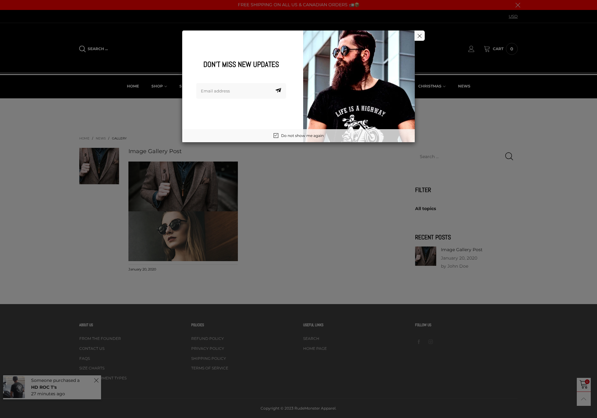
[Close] (419, 36)
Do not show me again (302, 135)
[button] (278, 91)
